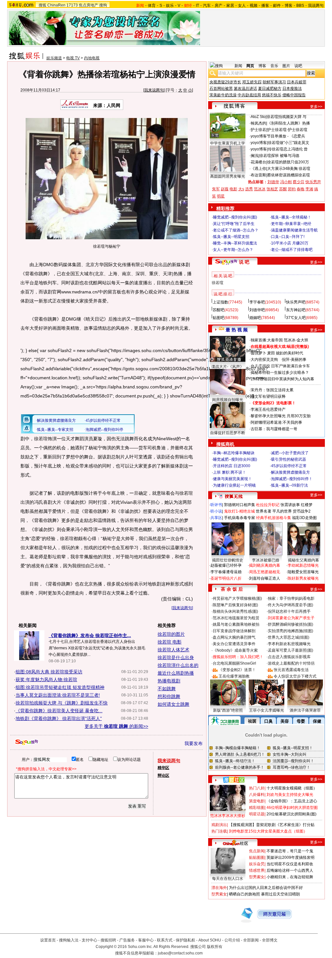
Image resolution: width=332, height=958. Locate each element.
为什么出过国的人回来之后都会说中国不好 (266, 887)
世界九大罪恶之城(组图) (288, 637)
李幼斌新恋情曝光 (303, 565)
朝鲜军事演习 (274, 82)
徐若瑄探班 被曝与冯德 (279, 155)
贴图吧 (218, 317)
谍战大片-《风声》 (227, 366)
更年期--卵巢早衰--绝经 (291, 223)
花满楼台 (258, 162)
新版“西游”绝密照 (228, 710)
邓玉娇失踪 (252, 82)
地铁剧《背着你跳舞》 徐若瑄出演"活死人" (59, 718)
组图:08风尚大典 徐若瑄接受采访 (49, 671)
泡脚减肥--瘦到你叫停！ (292, 479)
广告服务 (127, 940)
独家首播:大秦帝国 (267, 340)
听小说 (216, 511)
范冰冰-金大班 (296, 340)
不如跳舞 (167, 688)
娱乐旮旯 (257, 864)
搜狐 (42, 5)
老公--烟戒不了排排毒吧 (292, 249)
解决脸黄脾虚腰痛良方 (290, 472)
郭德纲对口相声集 (239, 505)
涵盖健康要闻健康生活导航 (294, 230)
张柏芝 (272, 189)
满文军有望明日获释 (268, 396)
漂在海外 (219, 887)
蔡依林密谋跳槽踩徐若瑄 (288, 175)
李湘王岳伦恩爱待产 (268, 409)
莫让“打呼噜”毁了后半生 (234, 223)
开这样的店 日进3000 (231, 466)
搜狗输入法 (68, 940)
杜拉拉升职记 (267, 505)
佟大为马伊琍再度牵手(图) (290, 605)
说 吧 (244, 262)
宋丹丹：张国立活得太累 (272, 390)
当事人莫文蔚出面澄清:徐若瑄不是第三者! (58, 695)
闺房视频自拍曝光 (227, 399)
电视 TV (73, 58)
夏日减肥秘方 (269, 88)
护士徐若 (258, 129)
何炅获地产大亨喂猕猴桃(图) (237, 598)
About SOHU (209, 940)
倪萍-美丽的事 (294, 359)
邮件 (277, 5)
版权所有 (214, 946)
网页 (250, 66)
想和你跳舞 (169, 696)
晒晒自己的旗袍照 (244, 894)
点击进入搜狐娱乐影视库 (289, 657)
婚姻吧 (255, 317)
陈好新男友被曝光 (303, 578)
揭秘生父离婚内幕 (303, 560)
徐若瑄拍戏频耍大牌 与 (286, 116)
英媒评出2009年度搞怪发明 (290, 857)
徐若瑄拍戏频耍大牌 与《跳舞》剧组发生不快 (62, 702)
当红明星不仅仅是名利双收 (290, 864)
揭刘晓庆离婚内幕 (264, 565)
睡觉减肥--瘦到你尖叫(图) (235, 217)
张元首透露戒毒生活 (291, 670)
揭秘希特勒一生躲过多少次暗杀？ (280, 372)
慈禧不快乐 (271, 95)
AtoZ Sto (258, 116)
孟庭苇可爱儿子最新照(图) (290, 650)
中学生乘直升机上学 (227, 143)
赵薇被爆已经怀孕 (226, 565)
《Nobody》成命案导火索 (235, 650)
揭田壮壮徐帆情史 (227, 560)
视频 (253, 5)
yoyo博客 (259, 136)
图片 (286, 66)
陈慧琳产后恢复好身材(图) (235, 605)
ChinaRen (56, 5)
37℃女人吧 (296, 317)
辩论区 (163, 775)
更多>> (316, 106)
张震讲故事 (290, 505)
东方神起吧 (295, 310)
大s (241, 189)
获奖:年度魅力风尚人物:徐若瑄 (46, 679)
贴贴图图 (257, 857)
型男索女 (257, 877)
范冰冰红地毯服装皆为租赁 (236, 618)
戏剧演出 (219, 824)
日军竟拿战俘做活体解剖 (234, 631)
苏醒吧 (218, 310)
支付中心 (89, 940)
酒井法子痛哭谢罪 (305, 710)
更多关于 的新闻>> (116, 726)
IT (197, 5)
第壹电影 (257, 801)
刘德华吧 (257, 310)
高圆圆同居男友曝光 (227, 176)
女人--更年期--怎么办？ (233, 249)
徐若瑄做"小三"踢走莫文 (288, 142)
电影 (233, 189)
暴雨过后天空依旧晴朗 (280, 894)
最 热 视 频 (237, 329)
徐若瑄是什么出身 (176, 657)
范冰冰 (260, 189)
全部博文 (270, 940)
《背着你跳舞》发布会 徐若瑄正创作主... (90, 635)
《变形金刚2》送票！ (237, 670)
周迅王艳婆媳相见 (264, 572)
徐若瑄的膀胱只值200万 (288, 162)
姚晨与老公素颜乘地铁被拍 (236, 624)
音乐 (274, 66)
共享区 (216, 517)
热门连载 (219, 831)
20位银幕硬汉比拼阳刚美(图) (291, 814)
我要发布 (193, 743)
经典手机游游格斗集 (273, 517)
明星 (221, 196)
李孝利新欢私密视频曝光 (289, 644)
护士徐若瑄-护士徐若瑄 (287, 129)
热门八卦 (257, 788)
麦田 (271, 353)
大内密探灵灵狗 (264, 359)
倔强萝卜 (258, 353)
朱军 (216, 189)
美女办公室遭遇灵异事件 (234, 644)
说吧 (298, 66)
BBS (300, 5)
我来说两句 (154, 90)
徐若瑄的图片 (171, 634)
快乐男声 (313, 182)
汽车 (207, 5)
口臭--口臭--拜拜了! (287, 236)
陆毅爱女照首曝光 (303, 572)
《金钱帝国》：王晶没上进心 (292, 801)
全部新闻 (251, 940)
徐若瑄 (217, 282)
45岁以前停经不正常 (289, 466)
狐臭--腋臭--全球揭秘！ (291, 217)
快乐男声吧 (295, 302)
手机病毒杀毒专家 (239, 517)
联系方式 (164, 940)
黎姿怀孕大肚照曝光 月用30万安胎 (281, 416)
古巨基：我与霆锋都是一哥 (274, 429)
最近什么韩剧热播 (176, 673)
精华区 (163, 767)
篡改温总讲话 (245, 88)
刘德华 (273, 182)
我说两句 (316, 5)
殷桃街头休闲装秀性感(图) (235, 611)
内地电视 (92, 58)
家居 (230, 5)
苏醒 (283, 189)
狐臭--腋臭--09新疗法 (289, 485)
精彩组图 (257, 807)
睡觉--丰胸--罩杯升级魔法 (235, 243)
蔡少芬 (298, 182)
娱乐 (170, 5)
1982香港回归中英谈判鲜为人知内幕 (282, 379)
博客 (288, 5)
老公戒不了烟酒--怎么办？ (235, 230)
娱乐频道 (54, 58)
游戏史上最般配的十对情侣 (291, 663)
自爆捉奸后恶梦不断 (227, 433)
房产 (218, 5)
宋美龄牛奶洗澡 (223, 95)
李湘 (309, 189)
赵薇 (225, 189)
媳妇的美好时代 (289, 353)
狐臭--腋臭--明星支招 (231, 236)
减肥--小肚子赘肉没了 (290, 453)
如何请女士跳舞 (173, 704)
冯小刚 (286, 182)
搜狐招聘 (108, 940)
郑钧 (292, 189)
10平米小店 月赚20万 (289, 243)
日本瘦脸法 (292, 88)
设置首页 (48, 940)
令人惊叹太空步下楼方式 (295, 676)
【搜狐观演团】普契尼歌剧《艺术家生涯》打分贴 (271, 824)
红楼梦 (307, 505)
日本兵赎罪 (296, 82)
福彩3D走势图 (304, 517)
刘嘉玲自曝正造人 (264, 578)
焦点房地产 (88, 5)
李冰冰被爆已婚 (265, 560)
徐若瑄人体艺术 (173, 649)
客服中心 (146, 940)
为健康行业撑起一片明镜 (234, 485)
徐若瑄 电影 (170, 642)
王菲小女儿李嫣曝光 (266, 710)
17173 (72, 5)
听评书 (216, 505)
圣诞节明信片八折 (226, 578)
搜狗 (103, 5)
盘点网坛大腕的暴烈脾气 (234, 637)
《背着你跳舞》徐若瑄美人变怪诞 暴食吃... (59, 710)
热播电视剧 (169, 680)
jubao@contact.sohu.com (180, 953)
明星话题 (257, 814)
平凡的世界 (282, 511)
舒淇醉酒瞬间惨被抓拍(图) (290, 624)
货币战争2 (302, 511)
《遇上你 (258, 168)
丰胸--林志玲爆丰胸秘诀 (234, 453)
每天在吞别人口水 (227, 878)
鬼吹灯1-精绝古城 (239, 511)
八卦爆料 (257, 794)
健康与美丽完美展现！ (232, 479)
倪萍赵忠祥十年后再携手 (289, 611)
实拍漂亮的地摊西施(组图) (290, 631)
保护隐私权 (185, 940)
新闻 (238, 66)
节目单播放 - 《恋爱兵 (286, 136)
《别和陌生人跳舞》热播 (288, 123)
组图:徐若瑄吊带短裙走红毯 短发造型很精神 (60, 687)
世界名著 (263, 511)
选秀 (249, 189)
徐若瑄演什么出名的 (178, 665)
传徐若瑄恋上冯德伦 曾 (288, 149)
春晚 (300, 189)
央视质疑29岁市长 (225, 82)
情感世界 (257, 870)
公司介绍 (232, 940)
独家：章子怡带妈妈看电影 (291, 598)
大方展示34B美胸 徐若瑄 (288, 168)
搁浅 (254, 155)
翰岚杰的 (258, 123)
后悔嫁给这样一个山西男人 (290, 870)
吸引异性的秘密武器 (288, 459)
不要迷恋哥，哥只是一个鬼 (290, 851)
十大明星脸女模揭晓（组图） (292, 788)
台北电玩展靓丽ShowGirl (234, 663)
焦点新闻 (257, 851)
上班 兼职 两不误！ (229, 472)
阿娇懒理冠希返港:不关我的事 (276, 422)
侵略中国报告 (294, 95)
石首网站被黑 (221, 88)
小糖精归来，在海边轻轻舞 (290, 877)
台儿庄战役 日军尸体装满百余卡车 (280, 366)
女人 (242, 5)
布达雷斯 (258, 175)
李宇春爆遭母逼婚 (226, 572)
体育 (152, 5)
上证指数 (220, 302)
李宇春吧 (257, 302)
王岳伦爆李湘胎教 (234, 676)
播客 (265, 5)
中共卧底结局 (249, 95)
